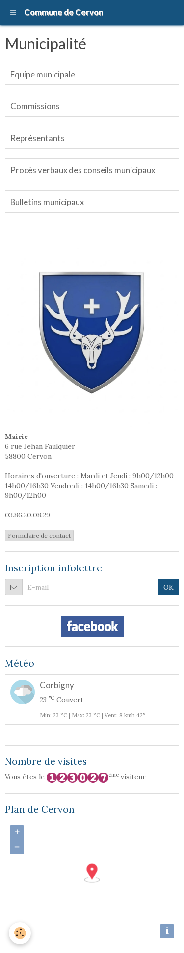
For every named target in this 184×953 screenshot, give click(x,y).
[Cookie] (20, 933)
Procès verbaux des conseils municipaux (82, 170)
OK (168, 587)
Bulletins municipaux (47, 202)
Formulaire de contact (39, 535)
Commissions (35, 106)
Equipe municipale (42, 74)
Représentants (37, 138)
